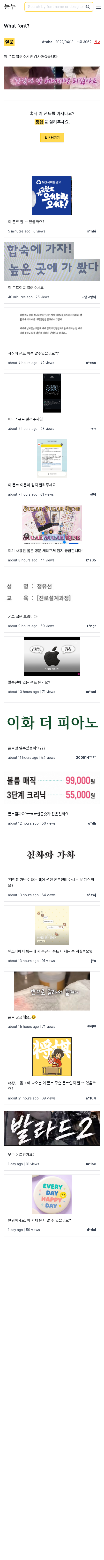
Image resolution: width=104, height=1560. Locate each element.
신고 (97, 42)
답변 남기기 (52, 138)
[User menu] (98, 6)
